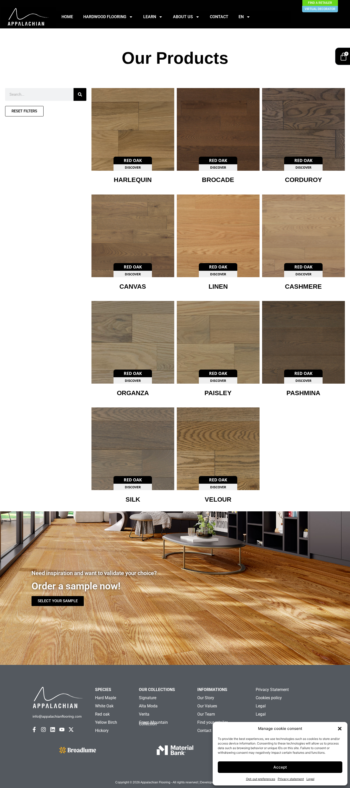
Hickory (102, 730)
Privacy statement (291, 779)
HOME (67, 16)
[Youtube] (62, 729)
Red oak (102, 714)
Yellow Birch (106, 722)
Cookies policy (269, 697)
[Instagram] (43, 729)
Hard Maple (105, 697)
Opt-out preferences (260, 779)
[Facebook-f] (34, 729)
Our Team (206, 714)
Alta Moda (148, 706)
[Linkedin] (52, 729)
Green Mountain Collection (153, 723)
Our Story (205, 697)
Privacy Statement (272, 689)
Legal (310, 779)
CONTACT (219, 16)
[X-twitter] (71, 729)
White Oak (104, 706)
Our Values (207, 706)
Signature (147, 697)
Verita (144, 714)
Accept (280, 767)
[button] (339, 728)
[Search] (80, 94)
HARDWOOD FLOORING (104, 16)
